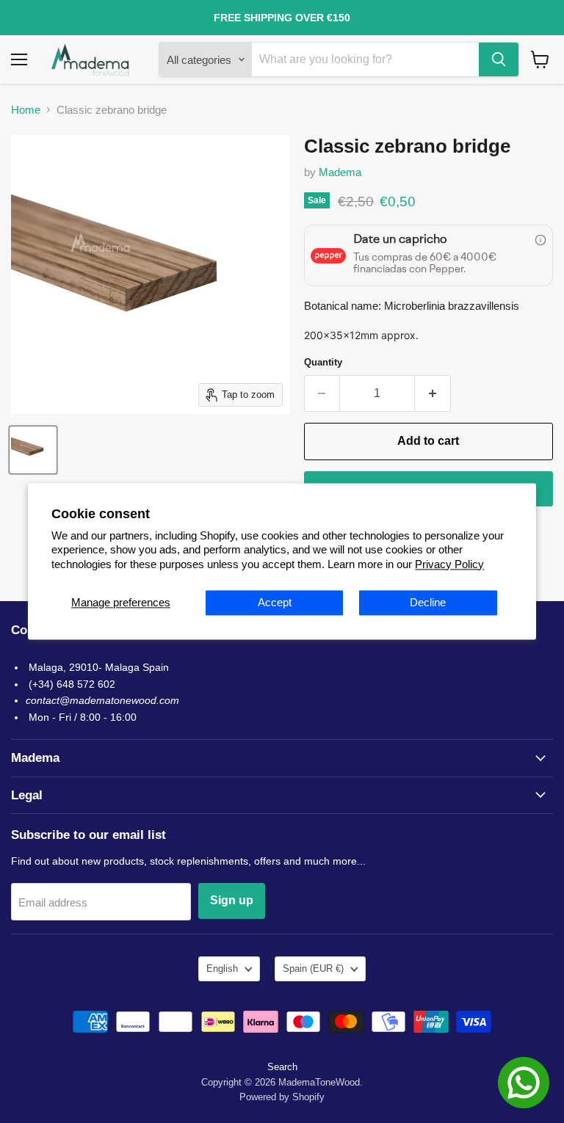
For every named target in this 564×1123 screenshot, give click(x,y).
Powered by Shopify (282, 1096)
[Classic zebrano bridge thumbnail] (33, 449)
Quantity (323, 362)
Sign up (231, 900)
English (222, 968)
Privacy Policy (449, 564)
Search (282, 1066)
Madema (340, 172)
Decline (428, 603)
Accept (275, 603)
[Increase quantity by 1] (433, 393)
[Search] (498, 59)
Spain (313, 968)
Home (25, 109)
